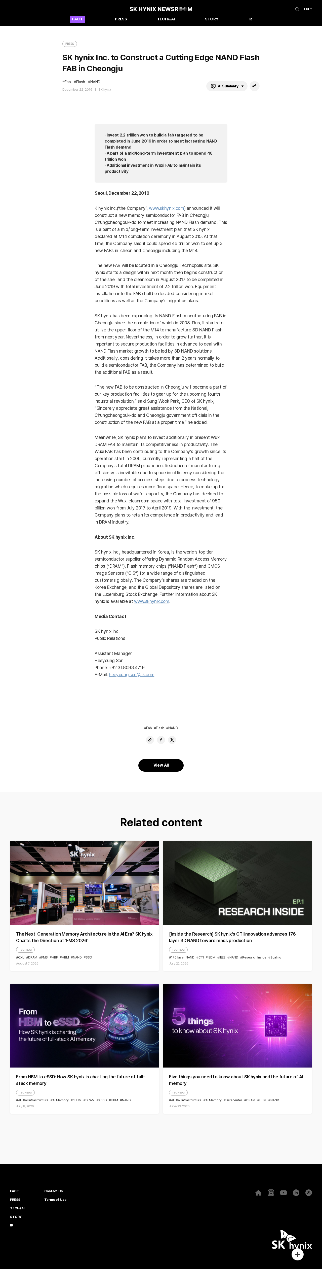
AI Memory (61, 1100)
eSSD (103, 1100)
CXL (21, 957)
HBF (55, 957)
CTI (201, 957)
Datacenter (234, 1100)
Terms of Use (55, 1200)
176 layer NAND (182, 957)
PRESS (121, 19)
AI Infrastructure (37, 1100)
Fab (68, 82)
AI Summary (228, 86)
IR (250, 19)
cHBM (77, 1100)
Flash (80, 82)
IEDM (211, 957)
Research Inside (254, 957)
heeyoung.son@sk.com (131, 674)
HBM (65, 957)
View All (161, 765)
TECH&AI (166, 19)
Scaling (275, 957)
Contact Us (53, 1191)
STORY (211, 19)
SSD (89, 957)
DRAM (32, 957)
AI (19, 1100)
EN (306, 9)
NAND (95, 82)
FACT (77, 19)
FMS (44, 957)
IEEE (222, 957)
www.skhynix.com (166, 208)
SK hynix (105, 89)
